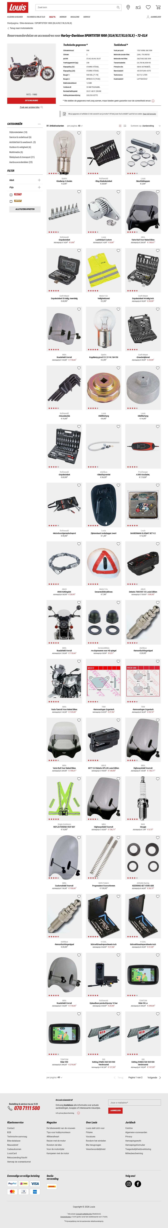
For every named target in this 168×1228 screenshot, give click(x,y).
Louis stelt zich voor (95, 1128)
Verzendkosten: (65, 1217)
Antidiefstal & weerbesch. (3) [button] (22, 142)
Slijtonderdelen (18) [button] (18, 132)
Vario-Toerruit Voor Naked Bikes (64, 709)
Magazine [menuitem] (74, 17)
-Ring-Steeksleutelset (103, 181)
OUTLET (18, 201)
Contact (10, 1128)
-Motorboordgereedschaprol (64, 533)
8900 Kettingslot (64, 592)
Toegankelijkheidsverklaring (138, 1149)
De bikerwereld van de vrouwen (61, 1128)
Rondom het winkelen (96, 1141)
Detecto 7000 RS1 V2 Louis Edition (143, 592)
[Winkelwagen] (158, 7)
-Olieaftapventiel (103, 475)
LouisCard (12, 1153)
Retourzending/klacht (17, 1157)
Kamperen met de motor (58, 1153)
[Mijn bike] (138, 7)
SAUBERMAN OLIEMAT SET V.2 (143, 533)
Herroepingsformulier (135, 1145)
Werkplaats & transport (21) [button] (22, 157)
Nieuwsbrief (12, 1145)
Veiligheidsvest (104, 298)
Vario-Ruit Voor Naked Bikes (143, 240)
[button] (118, 7)
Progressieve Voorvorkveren (103, 886)
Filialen (89, 1132)
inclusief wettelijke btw (84, 1214)
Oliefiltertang (103, 416)
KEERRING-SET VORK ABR (143, 886)
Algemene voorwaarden (136, 1132)
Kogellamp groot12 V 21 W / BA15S (103, 357)
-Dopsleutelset (64, 240)
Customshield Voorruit (64, 886)
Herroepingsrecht (133, 1141)
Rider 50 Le (143, 1003)
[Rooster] (120, 125)
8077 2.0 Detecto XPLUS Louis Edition (103, 768)
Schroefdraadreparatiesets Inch (104, 944)
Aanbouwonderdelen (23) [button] (21, 162)
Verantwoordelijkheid (95, 1149)
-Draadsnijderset (143, 357)
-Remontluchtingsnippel (143, 651)
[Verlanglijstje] (148, 7)
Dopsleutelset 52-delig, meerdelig (64, 298)
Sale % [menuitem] (52, 17)
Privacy (128, 1136)
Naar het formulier (149, 114)
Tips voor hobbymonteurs (58, 1132)
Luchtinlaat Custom (104, 240)
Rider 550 (64, 1062)
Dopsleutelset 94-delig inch (143, 298)
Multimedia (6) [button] (16, 152)
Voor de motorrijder (55, 1149)
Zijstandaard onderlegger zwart (103, 533)
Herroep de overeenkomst (19, 1162)
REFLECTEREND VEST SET (64, 827)
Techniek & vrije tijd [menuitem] (36, 17)
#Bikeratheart (53, 1136)
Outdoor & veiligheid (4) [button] (20, 147)
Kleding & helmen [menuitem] (15, 17)
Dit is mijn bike (31, 100)
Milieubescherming (134, 1153)
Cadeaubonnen (14, 1149)
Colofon (129, 1128)
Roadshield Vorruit (64, 357)
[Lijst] (125, 125)
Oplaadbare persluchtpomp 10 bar (104, 1003)
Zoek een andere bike (29, 107)
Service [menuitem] (86, 17)
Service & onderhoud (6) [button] (20, 137)
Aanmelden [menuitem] (156, 17)
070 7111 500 (27, 1108)
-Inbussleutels (64, 416)
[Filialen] (128, 7)
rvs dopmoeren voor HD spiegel (103, 651)
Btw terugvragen (93, 1145)
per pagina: (72, 126)
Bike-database (13, 1141)
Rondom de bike (54, 1145)
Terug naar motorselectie (21, 28)
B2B (9, 1132)
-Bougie (143, 827)
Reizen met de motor (56, 1141)
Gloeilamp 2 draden (64, 181)
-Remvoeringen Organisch (103, 709)
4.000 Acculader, (143, 475)
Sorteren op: (136, 126)
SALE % (18, 194)
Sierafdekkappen (143, 181)
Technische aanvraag (17, 1136)
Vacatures (90, 1136)
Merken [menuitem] (63, 17)
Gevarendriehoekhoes (103, 592)
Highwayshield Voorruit (143, 768)
